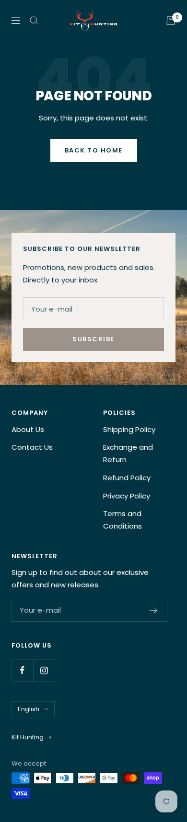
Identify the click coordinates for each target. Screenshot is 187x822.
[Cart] (170, 20)
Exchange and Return (128, 453)
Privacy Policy (126, 496)
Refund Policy (127, 478)
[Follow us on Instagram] (44, 670)
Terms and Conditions (122, 519)
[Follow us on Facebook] (22, 670)
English (28, 709)
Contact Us (32, 447)
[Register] (154, 610)
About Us (28, 429)
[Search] (34, 20)
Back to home (94, 150)
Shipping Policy (129, 429)
